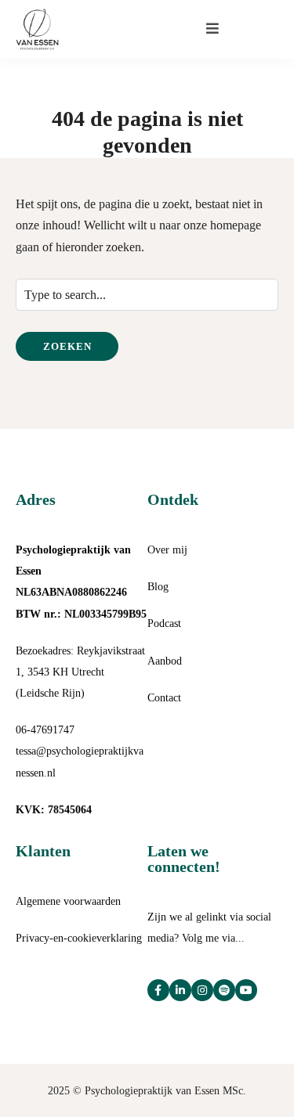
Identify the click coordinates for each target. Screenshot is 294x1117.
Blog (158, 587)
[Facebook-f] (158, 990)
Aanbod (164, 661)
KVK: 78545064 (54, 810)
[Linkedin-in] (180, 990)
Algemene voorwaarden (68, 901)
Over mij (167, 550)
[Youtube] (246, 990)
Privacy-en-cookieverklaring (79, 938)
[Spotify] (224, 990)
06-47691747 (45, 730)
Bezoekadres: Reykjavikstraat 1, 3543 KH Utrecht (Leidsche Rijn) (80, 672)
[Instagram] (202, 990)
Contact (164, 698)
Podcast (164, 623)
